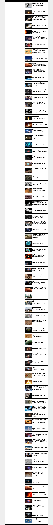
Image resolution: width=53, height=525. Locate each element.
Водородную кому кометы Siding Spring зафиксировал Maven (39, 432)
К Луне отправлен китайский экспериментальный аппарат (39, 439)
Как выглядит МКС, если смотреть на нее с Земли (38, 518)
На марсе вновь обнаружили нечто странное (37, 472)
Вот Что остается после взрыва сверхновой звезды (38, 254)
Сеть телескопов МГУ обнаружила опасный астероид (38, 406)
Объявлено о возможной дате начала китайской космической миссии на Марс (38, 116)
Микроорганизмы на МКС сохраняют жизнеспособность (39, 386)
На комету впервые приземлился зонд (37, 201)
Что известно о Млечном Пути (36, 36)
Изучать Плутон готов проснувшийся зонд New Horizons (39, 16)
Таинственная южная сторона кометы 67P (37, 247)
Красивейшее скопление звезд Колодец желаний (38, 69)
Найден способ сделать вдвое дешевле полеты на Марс (39, 287)
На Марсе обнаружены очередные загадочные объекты (39, 373)
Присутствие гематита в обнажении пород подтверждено (39, 320)
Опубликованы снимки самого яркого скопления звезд (39, 89)
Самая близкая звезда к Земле (36, 29)
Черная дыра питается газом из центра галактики (38, 452)
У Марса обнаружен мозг (35, 49)
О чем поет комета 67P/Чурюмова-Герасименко (38, 214)
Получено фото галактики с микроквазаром (37, 122)
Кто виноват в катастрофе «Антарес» (36, 307)
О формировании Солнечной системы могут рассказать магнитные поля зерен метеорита (39, 168)
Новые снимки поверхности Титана (36, 340)
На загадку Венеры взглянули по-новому (37, 459)
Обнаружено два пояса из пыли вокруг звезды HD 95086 (39, 234)
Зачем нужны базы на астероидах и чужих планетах (38, 221)
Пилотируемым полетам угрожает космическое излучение (39, 485)
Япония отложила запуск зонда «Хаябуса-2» (37, 82)
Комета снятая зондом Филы (35, 181)
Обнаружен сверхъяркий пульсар (36, 353)
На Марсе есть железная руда (36, 333)
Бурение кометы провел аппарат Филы (37, 155)
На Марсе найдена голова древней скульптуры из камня (39, 274)
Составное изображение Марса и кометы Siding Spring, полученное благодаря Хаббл (39, 413)
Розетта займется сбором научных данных (37, 102)
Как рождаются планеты (35, 267)
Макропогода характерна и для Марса (37, 188)
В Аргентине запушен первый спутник (36, 505)
